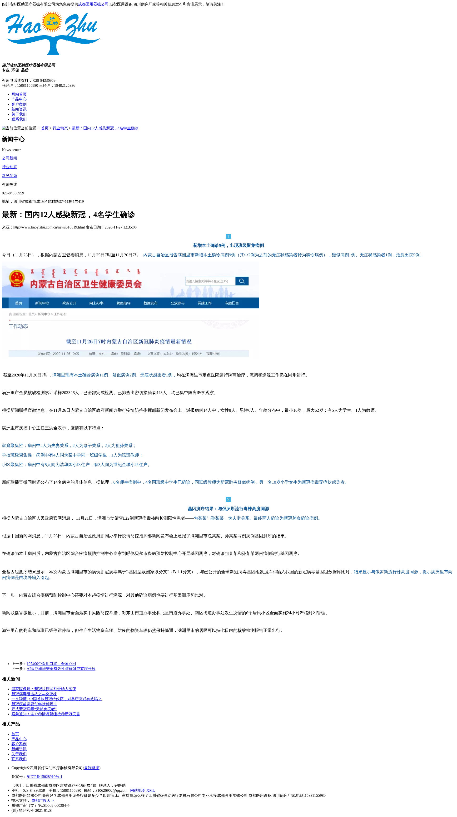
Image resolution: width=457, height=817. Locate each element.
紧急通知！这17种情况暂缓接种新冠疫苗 (45, 714)
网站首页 (19, 94)
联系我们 (19, 119)
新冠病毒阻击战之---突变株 (34, 694)
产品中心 (19, 99)
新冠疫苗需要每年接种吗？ (34, 704)
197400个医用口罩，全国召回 (51, 664)
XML (151, 790)
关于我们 (19, 114)
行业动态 (60, 128)
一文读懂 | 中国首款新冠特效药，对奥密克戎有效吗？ (56, 699)
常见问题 (9, 176)
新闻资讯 (19, 109)
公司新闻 (9, 158)
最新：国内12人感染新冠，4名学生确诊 (105, 128)
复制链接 (91, 768)
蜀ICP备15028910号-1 (44, 777)
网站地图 (137, 790)
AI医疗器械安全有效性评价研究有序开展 (61, 669)
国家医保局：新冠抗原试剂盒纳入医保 (43, 689)
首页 (45, 128)
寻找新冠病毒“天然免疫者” (34, 709)
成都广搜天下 (42, 800)
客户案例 (19, 104)
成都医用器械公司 (93, 4)
